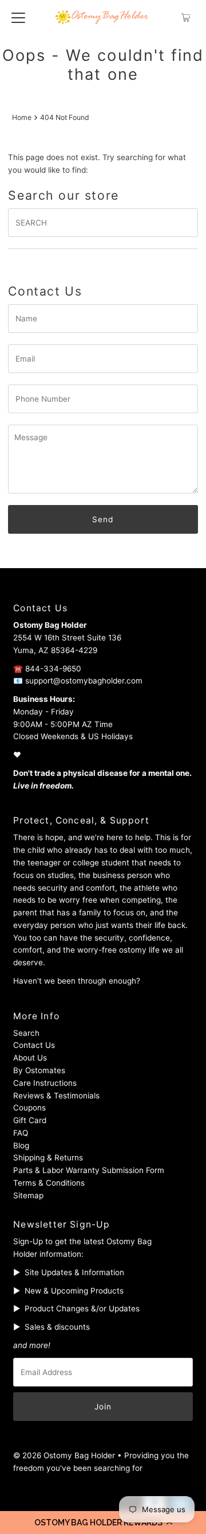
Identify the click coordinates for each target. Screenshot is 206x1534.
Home (21, 117)
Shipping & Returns (48, 1157)
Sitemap (28, 1195)
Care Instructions (45, 1083)
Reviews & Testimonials (56, 1095)
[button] (103, 1522)
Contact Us (34, 1045)
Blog (21, 1145)
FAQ (20, 1132)
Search (26, 1033)
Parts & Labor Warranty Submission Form (88, 1170)
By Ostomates (39, 1070)
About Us (30, 1057)
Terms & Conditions (49, 1182)
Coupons (29, 1107)
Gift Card (29, 1120)
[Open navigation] (18, 17)
